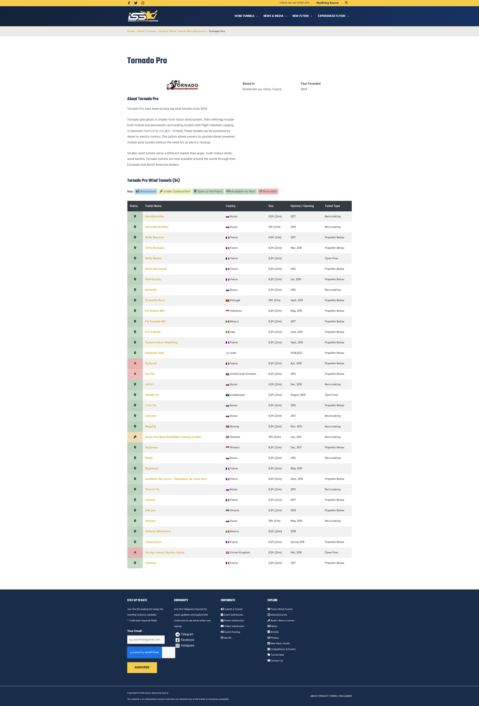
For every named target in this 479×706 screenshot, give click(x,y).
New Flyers (300, 16)
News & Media (273, 16)
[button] (346, 3)
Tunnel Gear (277, 655)
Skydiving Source (327, 3)
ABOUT (314, 696)
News (274, 626)
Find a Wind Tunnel (281, 609)
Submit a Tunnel (233, 609)
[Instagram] (142, 3)
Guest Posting (232, 632)
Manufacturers (278, 615)
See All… (228, 638)
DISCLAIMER (345, 696)
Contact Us (276, 661)
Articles (274, 632)
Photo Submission (233, 621)
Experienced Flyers (331, 16)
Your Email (135, 631)
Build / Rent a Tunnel (282, 621)
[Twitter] (136, 3)
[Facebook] (129, 3)
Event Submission (233, 615)
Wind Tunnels (244, 16)
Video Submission (234, 626)
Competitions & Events (283, 649)
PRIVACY (323, 696)
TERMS (333, 696)
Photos (274, 638)
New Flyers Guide (280, 643)
